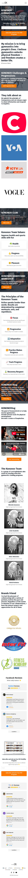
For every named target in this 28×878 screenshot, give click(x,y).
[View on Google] (4, 794)
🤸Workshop (17, 868)
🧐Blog (23, 868)
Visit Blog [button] (6, 398)
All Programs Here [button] (8, 86)
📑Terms (20, 869)
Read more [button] (9, 703)
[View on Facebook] (4, 694)
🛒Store (10, 868)
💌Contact (7, 869)
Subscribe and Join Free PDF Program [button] (14, 33)
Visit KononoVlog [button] (14, 459)
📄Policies (14, 869)
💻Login (5, 868)
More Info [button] (6, 223)
